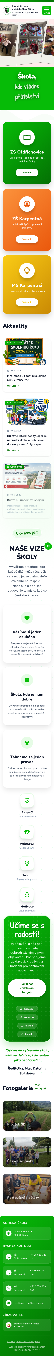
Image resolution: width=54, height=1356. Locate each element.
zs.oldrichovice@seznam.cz (28, 1303)
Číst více (11, 386)
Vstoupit (27, 172)
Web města (19, 1327)
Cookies (11, 1341)
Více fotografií (40, 1087)
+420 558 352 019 (38, 1272)
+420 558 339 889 (38, 1288)
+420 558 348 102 (38, 1256)
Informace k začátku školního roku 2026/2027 (26, 378)
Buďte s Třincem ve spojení (25, 500)
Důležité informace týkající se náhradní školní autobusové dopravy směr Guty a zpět (27, 440)
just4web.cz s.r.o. (22, 1350)
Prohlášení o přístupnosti (28, 1341)
